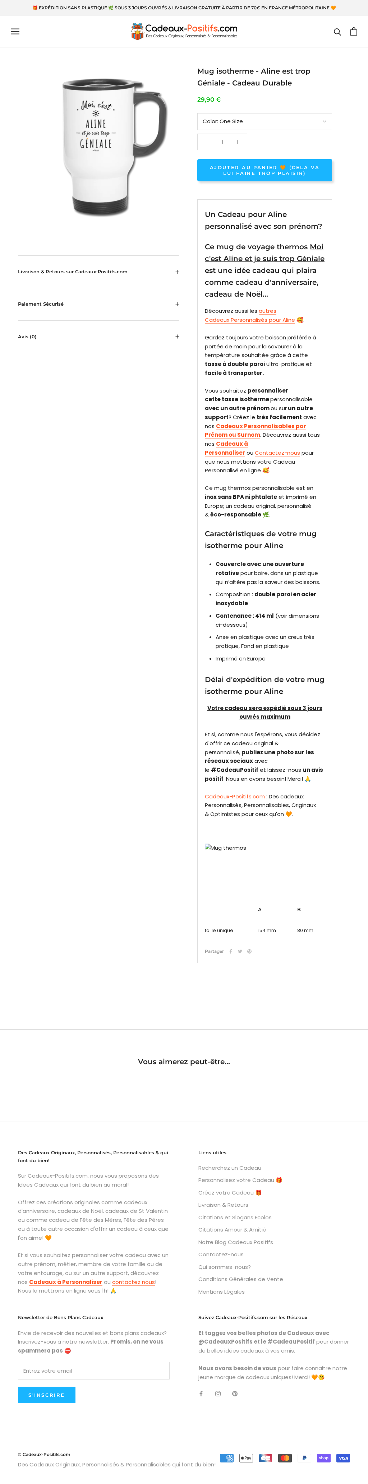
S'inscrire (46, 1395)
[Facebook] (231, 951)
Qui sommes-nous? (224, 1267)
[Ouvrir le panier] (353, 31)
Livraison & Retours (223, 1205)
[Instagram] (218, 1393)
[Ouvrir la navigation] (15, 31)
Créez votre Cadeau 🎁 (230, 1192)
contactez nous (133, 1282)
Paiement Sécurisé (41, 304)
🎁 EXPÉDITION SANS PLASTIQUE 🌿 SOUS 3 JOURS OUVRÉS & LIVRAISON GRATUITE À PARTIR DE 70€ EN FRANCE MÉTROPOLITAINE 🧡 (184, 7)
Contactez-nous (277, 452)
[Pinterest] (249, 951)
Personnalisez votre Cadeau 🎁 (240, 1180)
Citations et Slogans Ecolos (235, 1217)
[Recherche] (337, 31)
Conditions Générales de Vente (240, 1279)
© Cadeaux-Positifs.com (44, 1454)
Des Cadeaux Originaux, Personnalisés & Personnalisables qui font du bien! (117, 1464)
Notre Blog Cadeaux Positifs (235, 1242)
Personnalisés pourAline (263, 320)
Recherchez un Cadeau (229, 1168)
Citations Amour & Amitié (232, 1229)
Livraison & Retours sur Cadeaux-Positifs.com (73, 271)
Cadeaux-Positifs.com (235, 796)
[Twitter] (240, 951)
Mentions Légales (221, 1291)
